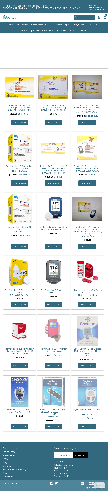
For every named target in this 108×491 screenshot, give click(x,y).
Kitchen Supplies (68, 30)
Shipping (7, 466)
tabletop (83, 30)
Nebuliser (49, 25)
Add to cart (19, 122)
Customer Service (11, 448)
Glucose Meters (36, 25)
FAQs (5, 459)
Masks (11, 25)
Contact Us (60, 461)
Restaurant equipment (29, 30)
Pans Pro (14, 483)
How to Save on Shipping (14, 469)
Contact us (8, 476)
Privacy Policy (9, 455)
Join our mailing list (65, 448)
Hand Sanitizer (22, 25)
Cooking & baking (50, 30)
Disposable (93, 25)
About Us (7, 473)
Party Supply (79, 25)
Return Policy (9, 452)
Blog (5, 462)
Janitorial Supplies (63, 25)
